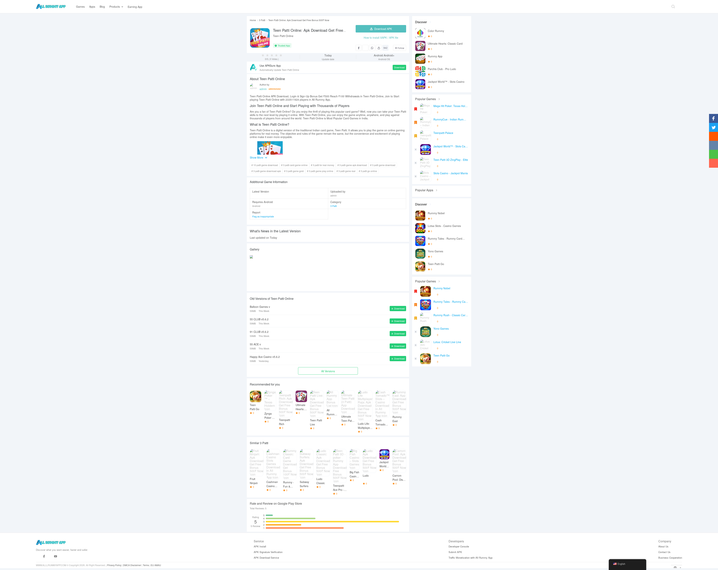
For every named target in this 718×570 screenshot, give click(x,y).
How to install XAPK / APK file (381, 37)
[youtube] (55, 556)
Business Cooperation (670, 557)
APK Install (260, 546)
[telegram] (38, 556)
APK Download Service (266, 557)
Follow (400, 47)
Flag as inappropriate (263, 216)
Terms (146, 565)
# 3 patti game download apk (266, 171)
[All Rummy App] (51, 6)
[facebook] (44, 556)
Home (253, 20)
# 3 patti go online (368, 171)
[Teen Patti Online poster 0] (251, 272)
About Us (663, 546)
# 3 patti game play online (320, 171)
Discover (421, 22)
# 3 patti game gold (294, 171)
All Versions (328, 371)
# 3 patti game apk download (352, 165)
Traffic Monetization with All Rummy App (471, 557)
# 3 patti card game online (294, 165)
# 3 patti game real (346, 171)
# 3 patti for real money (322, 165)
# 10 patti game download (264, 165)
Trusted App (284, 45)
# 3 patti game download (382, 165)
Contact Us (664, 552)
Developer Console (459, 546)
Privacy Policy (114, 565)
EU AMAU (156, 565)
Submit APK (455, 552)
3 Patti (262, 20)
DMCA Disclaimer (132, 565)
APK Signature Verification (268, 552)
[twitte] (49, 556)
